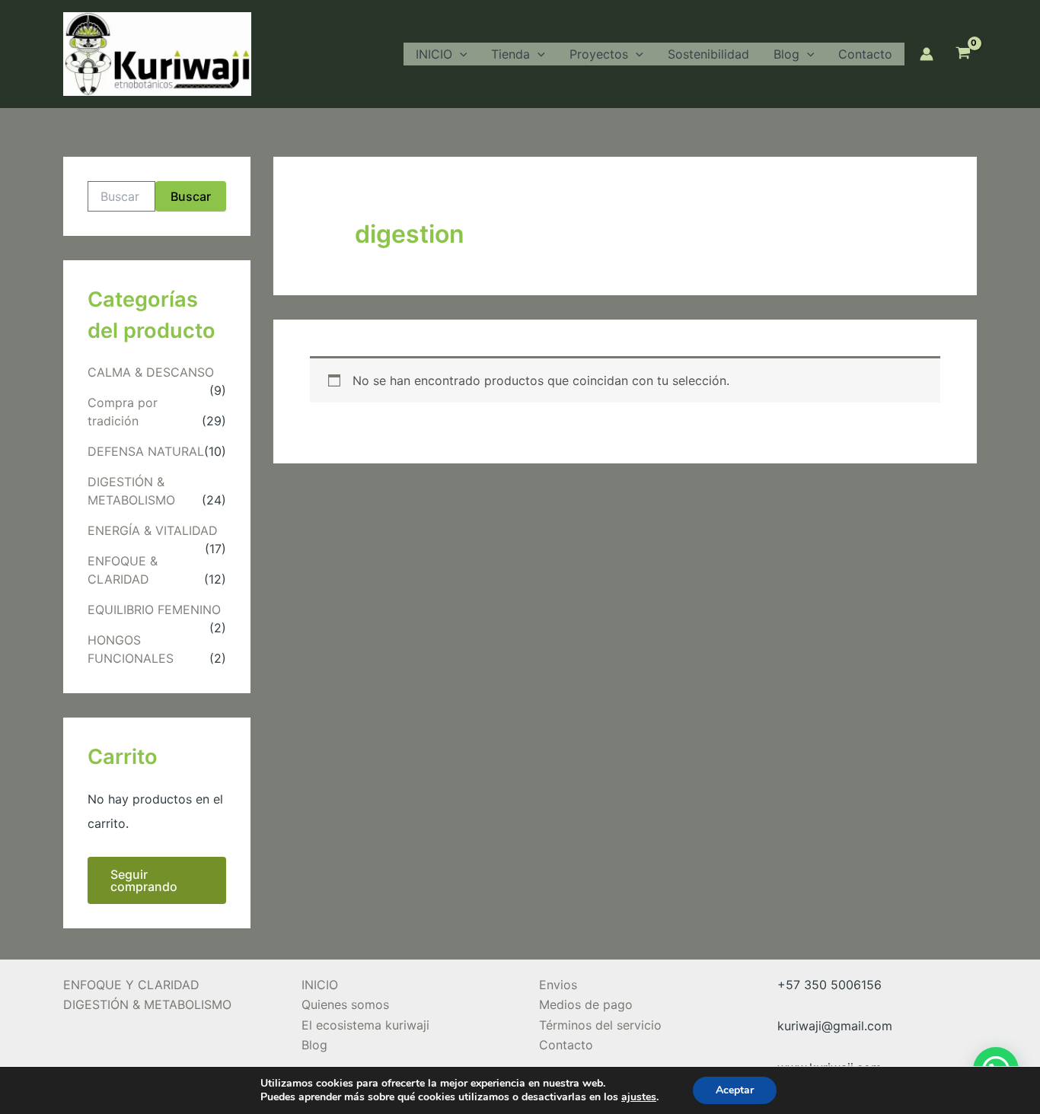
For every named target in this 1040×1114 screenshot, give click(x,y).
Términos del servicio (600, 1025)
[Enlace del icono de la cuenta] (926, 54)
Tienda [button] (510, 54)
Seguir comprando (143, 880)
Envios (558, 984)
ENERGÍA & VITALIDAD (153, 530)
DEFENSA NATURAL (146, 451)
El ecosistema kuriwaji (365, 1025)
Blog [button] (786, 54)
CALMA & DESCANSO (151, 372)
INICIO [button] (434, 54)
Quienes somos (345, 1004)
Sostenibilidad (708, 54)
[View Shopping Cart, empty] (963, 54)
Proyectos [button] (598, 54)
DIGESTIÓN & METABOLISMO (147, 1004)
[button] (459, 54)
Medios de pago (586, 1004)
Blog (314, 1044)
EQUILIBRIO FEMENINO (154, 609)
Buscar (191, 196)
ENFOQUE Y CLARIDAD (131, 984)
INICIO (319, 984)
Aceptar (735, 1090)
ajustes (638, 1097)
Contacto (865, 54)
